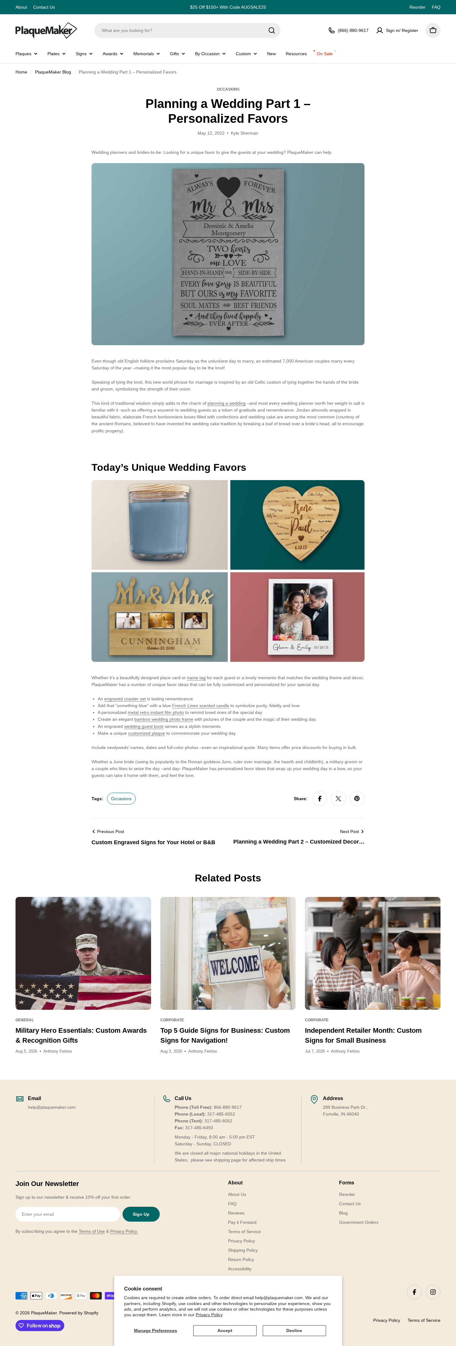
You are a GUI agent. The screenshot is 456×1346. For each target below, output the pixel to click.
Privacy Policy (209, 1314)
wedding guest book (143, 726)
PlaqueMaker (44, 1312)
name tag (196, 677)
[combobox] (187, 30)
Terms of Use (92, 1231)
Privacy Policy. (124, 1231)
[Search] (271, 30)
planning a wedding (227, 403)
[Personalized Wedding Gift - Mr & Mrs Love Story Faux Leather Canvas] (228, 166)
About (21, 7)
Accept (224, 1330)
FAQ (436, 7)
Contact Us (44, 7)
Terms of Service (424, 1320)
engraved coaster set (125, 698)
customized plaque (146, 733)
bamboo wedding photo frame (163, 719)
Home (21, 71)
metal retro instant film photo (156, 712)
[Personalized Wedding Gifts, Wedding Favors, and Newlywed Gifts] (228, 483)
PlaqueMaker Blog (53, 71)
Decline (294, 1330)
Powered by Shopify (78, 1312)
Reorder (417, 7)
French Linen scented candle (200, 705)
